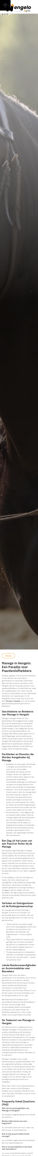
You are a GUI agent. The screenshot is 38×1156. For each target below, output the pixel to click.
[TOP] (5, 5)
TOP (5, 14)
